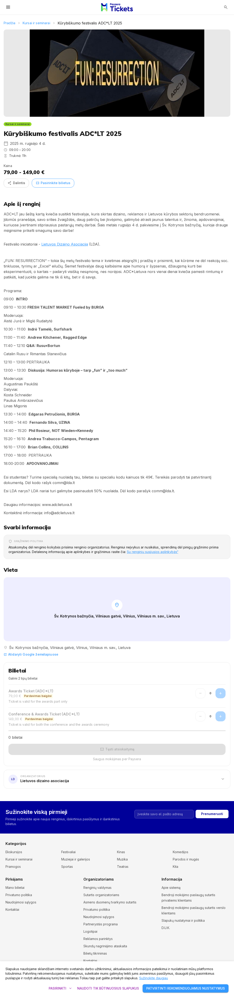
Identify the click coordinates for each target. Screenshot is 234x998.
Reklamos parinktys (98, 939)
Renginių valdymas (97, 887)
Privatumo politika (18, 895)
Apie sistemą (171, 887)
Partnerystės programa (100, 924)
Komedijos (180, 852)
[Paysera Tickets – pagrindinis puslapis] (117, 7)
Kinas (121, 852)
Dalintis (16, 182)
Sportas (67, 866)
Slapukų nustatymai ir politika (183, 920)
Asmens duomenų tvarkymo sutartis (109, 902)
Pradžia (9, 23)
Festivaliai (68, 852)
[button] (117, 779)
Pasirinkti (61, 988)
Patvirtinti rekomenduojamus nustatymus (185, 988)
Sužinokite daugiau (153, 978)
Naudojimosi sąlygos (20, 902)
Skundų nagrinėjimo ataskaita (105, 946)
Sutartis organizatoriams (101, 895)
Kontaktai (12, 909)
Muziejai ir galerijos (75, 859)
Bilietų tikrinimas (95, 953)
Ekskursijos (13, 852)
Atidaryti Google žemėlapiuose (31, 654)
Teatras (122, 866)
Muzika (122, 859)
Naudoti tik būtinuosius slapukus (108, 988)
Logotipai (90, 931)
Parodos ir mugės (186, 859)
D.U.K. (166, 928)
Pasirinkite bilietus (53, 183)
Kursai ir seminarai (36, 23)
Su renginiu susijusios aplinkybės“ (152, 552)
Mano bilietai (14, 887)
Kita (175, 866)
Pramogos (13, 866)
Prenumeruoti (212, 814)
